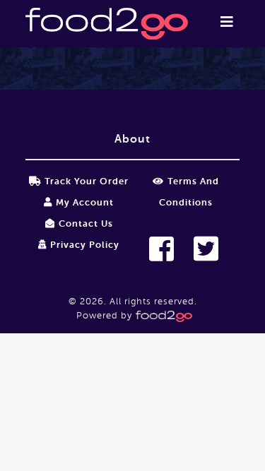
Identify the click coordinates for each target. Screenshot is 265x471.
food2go (106, 24)
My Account (85, 202)
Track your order (87, 181)
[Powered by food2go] (162, 315)
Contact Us (86, 223)
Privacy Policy (84, 244)
